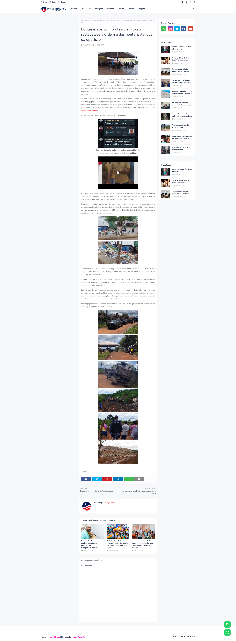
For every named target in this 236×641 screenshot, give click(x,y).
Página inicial (85, 20)
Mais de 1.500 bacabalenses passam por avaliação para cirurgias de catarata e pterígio (143, 544)
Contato (63, 2)
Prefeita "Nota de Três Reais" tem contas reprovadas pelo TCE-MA (182, 59)
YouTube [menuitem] (88, 9)
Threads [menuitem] (131, 9)
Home (175, 637)
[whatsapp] (163, 28)
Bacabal (94, 20)
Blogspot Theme (54, 637)
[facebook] (182, 2)
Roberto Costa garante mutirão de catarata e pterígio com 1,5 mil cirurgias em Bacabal (90, 544)
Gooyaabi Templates (78, 637)
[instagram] (190, 2)
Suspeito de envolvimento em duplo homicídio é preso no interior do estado (182, 137)
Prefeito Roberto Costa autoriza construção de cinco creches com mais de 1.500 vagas (118, 544)
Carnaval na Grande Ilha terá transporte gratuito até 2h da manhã (181, 115)
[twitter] (186, 2)
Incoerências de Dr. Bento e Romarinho (182, 48)
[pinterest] (194, 2)
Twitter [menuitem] (121, 9)
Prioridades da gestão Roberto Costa (180, 126)
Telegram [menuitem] (141, 9)
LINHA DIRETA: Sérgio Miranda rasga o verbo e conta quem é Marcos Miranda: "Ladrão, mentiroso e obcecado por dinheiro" (182, 81)
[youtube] (190, 28)
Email (54, 2)
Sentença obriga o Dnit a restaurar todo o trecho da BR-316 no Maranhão (182, 92)
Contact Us (191, 637)
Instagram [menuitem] (99, 9)
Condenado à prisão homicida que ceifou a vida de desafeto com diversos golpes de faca (181, 70)
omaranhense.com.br (89, 110)
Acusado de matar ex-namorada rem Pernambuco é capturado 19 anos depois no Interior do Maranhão (182, 148)
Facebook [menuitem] (111, 9)
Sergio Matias (87, 45)
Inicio (45, 2)
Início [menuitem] (76, 9)
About (182, 637)
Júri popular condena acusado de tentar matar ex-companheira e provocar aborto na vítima (182, 104)
